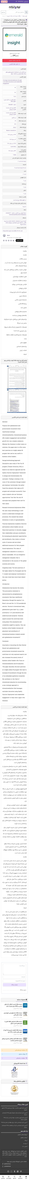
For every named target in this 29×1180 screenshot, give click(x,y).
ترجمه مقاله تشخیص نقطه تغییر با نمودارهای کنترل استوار (13, 1022)
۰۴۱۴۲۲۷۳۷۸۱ (7, 1164)
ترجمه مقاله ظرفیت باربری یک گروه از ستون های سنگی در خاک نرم (12, 1031)
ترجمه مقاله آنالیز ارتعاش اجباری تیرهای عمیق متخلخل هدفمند (12, 1040)
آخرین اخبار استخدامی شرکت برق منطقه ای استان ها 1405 (14, 1122)
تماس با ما (24, 1146)
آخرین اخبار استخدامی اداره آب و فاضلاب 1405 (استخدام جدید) (14, 1126)
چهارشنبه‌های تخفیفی (22, 1134)
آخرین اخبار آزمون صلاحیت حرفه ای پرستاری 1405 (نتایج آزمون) (14, 1109)
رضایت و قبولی (23, 1137)
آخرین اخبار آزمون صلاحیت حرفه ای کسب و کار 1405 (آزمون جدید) (15, 1118)
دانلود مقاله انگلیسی (14, 64)
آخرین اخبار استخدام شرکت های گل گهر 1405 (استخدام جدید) (14, 1114)
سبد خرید (3, 1)
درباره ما (25, 1143)
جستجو (3, 12)
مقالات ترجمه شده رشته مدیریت (14, 16)
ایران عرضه (24, 16)
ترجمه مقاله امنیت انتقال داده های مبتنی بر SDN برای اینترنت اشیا (13, 1005)
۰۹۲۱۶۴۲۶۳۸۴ (7, 1166)
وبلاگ (25, 1140)
